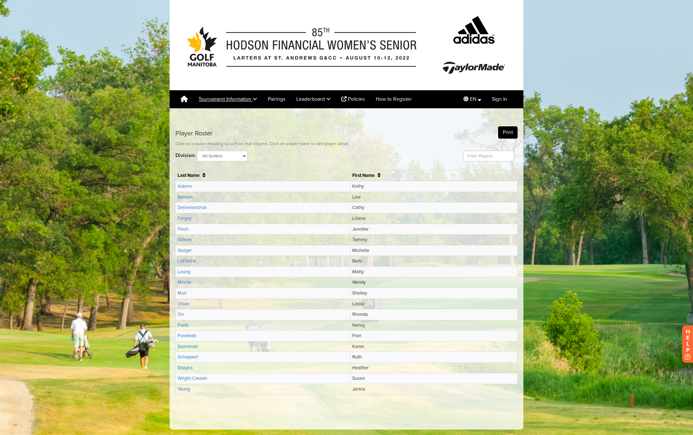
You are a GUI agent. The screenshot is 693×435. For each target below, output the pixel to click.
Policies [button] (355, 99)
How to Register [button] (394, 99)
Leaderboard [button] (311, 99)
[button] (472, 99)
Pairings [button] (277, 99)
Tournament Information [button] (226, 99)
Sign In (499, 99)
